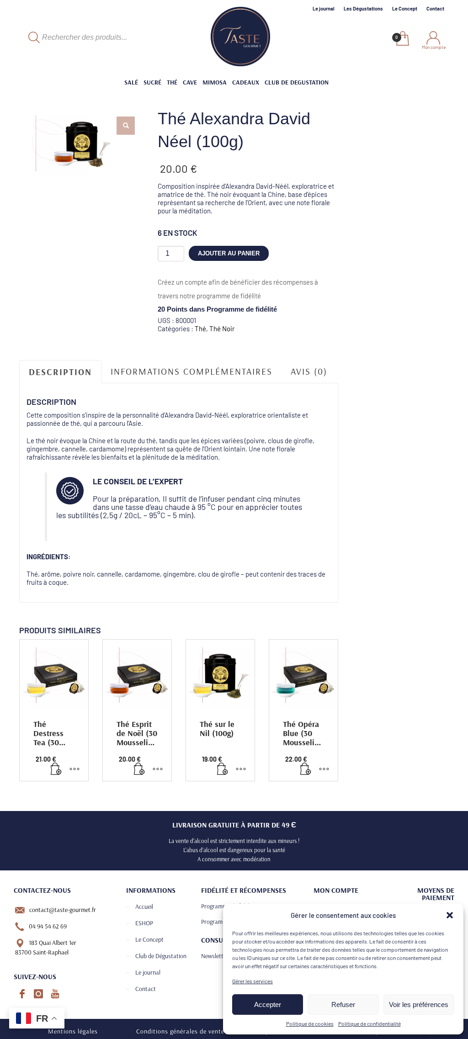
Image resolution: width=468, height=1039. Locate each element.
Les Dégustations (363, 8)
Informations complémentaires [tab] (191, 371)
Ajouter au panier (229, 253)
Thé (200, 328)
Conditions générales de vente (180, 1031)
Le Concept (404, 8)
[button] (449, 915)
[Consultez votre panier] (402, 39)
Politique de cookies (310, 1023)
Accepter (267, 1004)
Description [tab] (60, 371)
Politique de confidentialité (369, 1023)
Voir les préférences (418, 1004)
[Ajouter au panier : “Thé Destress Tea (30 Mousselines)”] (56, 769)
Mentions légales (73, 1031)
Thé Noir (221, 328)
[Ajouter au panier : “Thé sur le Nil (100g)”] (222, 769)
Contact (435, 8)
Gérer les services (252, 981)
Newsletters (216, 956)
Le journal (324, 8)
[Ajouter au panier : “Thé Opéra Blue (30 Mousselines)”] (306, 769)
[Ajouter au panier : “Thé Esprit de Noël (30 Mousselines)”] (139, 769)
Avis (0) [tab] (309, 371)
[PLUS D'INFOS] (74, 769)
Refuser (343, 1004)
